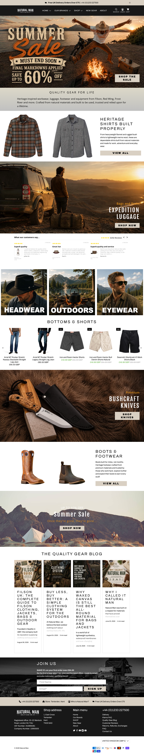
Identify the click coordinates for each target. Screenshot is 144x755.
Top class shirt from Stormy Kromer (106, 246)
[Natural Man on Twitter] (74, 731)
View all (121, 153)
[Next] (141, 348)
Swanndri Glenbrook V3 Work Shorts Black (129, 358)
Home (75, 715)
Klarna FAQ (107, 717)
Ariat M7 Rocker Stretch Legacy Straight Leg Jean (43, 358)
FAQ (104, 729)
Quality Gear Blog (109, 720)
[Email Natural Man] (85, 731)
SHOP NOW (127, 225)
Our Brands (77, 717)
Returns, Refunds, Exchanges (114, 726)
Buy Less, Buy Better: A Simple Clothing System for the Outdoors (58, 604)
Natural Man (24, 748)
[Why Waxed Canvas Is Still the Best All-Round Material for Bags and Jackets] (86, 573)
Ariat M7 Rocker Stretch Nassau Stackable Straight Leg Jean (14, 359)
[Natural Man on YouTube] (80, 731)
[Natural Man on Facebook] (77, 731)
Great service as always (24, 246)
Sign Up (95, 689)
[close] (130, 3)
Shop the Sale (127, 78)
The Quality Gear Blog (72, 554)
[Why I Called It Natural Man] (116, 573)
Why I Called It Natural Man (115, 597)
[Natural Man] (25, 10)
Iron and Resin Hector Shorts (72, 357)
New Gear (91, 10)
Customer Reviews (110, 723)
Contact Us (107, 731)
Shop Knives (127, 416)
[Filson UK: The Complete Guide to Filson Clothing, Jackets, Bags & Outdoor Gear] (28, 573)
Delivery (105, 715)
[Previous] (3, 348)
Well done (56, 246)
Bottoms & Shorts (72, 322)
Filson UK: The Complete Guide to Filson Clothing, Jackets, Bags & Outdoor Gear (28, 607)
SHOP (75, 720)
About (103, 10)
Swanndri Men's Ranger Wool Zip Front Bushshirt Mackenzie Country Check (18, 260)
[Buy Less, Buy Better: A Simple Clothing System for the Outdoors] (57, 573)
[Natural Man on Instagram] (83, 731)
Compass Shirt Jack (94, 258)
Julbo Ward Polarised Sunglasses (55, 258)
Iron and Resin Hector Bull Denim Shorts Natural (101, 358)
